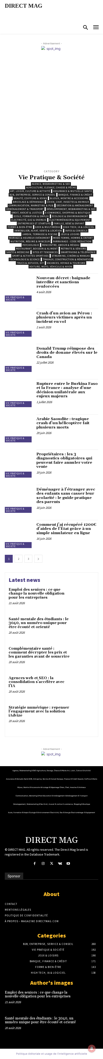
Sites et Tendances (45, 252)
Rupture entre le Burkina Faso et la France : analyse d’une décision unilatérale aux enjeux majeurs (67, 390)
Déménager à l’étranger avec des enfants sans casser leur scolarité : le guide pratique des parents (65, 495)
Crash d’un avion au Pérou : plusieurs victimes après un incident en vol (64, 317)
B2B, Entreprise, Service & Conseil (32, 194)
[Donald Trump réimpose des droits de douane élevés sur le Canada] (19, 358)
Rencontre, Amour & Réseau (61, 245)
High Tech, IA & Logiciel (78, 227)
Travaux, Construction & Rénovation (67, 259)
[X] (51, 864)
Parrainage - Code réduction (72, 241)
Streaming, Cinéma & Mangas (71, 255)
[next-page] (38, 559)
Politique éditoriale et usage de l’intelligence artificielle (51, 1053)
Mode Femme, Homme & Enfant (73, 237)
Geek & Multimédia (47, 227)
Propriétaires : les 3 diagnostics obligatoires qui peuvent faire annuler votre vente (64, 460)
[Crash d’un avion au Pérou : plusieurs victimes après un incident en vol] (19, 323)
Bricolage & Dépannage (28, 201)
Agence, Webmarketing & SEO (51, 183)
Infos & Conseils (76, 230)
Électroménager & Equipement (70, 219)
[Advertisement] (51, 114)
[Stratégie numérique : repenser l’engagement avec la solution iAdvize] (83, 716)
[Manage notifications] (92, 1048)
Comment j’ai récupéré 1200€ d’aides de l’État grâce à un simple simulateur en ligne (66, 528)
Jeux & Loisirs (70, 234)
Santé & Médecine (17, 252)
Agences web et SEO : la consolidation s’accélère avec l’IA (36, 682)
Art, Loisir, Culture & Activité (30, 191)
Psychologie (31, 245)
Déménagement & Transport (25, 209)
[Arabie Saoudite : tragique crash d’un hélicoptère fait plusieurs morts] (19, 428)
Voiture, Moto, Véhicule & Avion (50, 266)
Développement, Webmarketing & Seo (71, 209)
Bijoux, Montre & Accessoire (69, 198)
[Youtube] (68, 864)
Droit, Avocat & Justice (26, 212)
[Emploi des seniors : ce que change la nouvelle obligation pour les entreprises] (83, 598)
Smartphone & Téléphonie (78, 252)
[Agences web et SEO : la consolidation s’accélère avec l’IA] (83, 686)
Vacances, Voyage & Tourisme (66, 263)
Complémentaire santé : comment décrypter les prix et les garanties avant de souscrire (39, 652)
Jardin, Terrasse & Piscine (39, 234)
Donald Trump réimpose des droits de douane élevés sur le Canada (66, 352)
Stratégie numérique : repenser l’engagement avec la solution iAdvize (39, 711)
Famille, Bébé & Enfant (69, 223)
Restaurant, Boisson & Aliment (37, 248)
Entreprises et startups (34, 223)
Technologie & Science (25, 259)
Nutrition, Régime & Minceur (30, 241)
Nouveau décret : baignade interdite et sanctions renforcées (63, 282)
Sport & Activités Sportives (30, 255)
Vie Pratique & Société (15, 298)
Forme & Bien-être (20, 227)
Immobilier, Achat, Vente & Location (38, 230)
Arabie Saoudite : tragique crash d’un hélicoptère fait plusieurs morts (62, 423)
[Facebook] (35, 864)
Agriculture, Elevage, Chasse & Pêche (51, 187)
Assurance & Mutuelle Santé (72, 191)
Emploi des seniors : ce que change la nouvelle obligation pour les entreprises (36, 593)
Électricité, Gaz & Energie (28, 219)
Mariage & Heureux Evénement (29, 237)
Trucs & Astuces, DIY (30, 263)
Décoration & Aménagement (75, 205)
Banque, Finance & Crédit (75, 194)
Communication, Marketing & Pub (31, 205)
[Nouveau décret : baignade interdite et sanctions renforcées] (19, 287)
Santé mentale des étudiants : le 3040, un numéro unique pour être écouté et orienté (39, 623)
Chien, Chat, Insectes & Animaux (68, 201)
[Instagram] (43, 864)
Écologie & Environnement (70, 216)
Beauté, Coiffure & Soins (30, 198)
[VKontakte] (60, 864)
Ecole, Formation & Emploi (31, 216)
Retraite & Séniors (73, 248)
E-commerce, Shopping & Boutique (68, 212)
